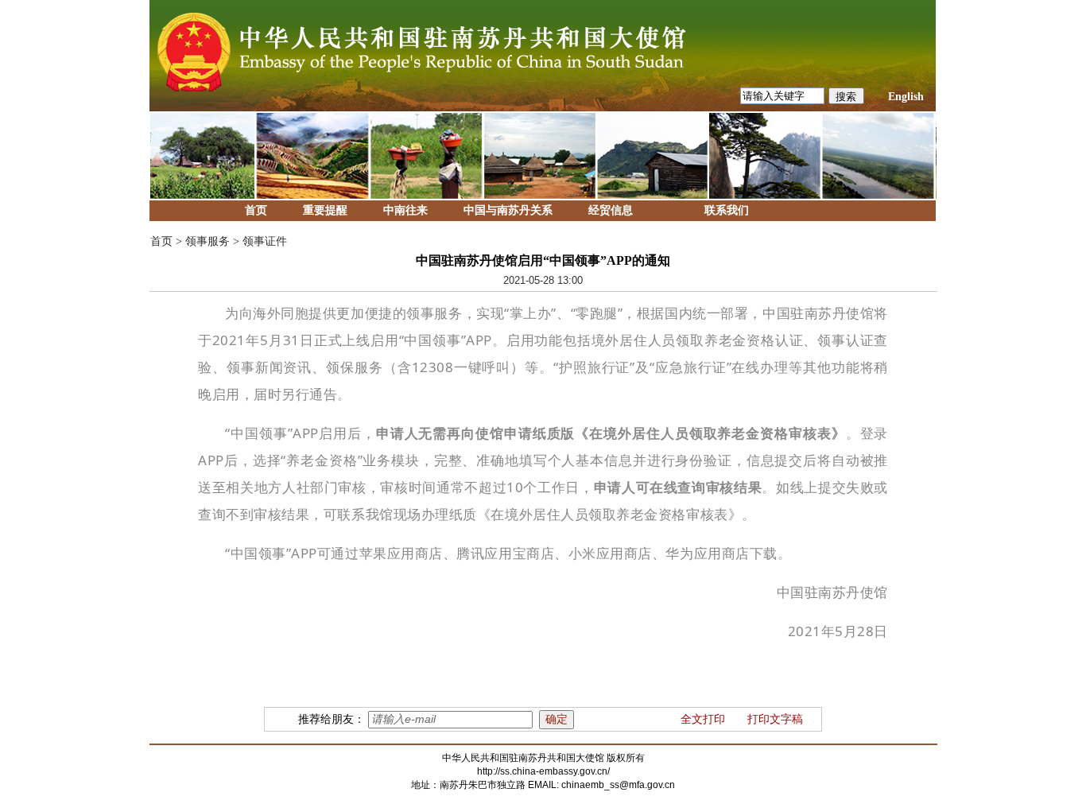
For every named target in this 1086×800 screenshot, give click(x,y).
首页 (256, 210)
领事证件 (264, 241)
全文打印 (703, 719)
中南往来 (405, 210)
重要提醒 (325, 210)
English (906, 97)
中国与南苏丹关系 (508, 210)
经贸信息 (610, 210)
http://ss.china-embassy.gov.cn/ (543, 771)
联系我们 (726, 210)
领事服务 (207, 241)
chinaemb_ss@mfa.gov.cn (618, 784)
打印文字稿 (775, 719)
